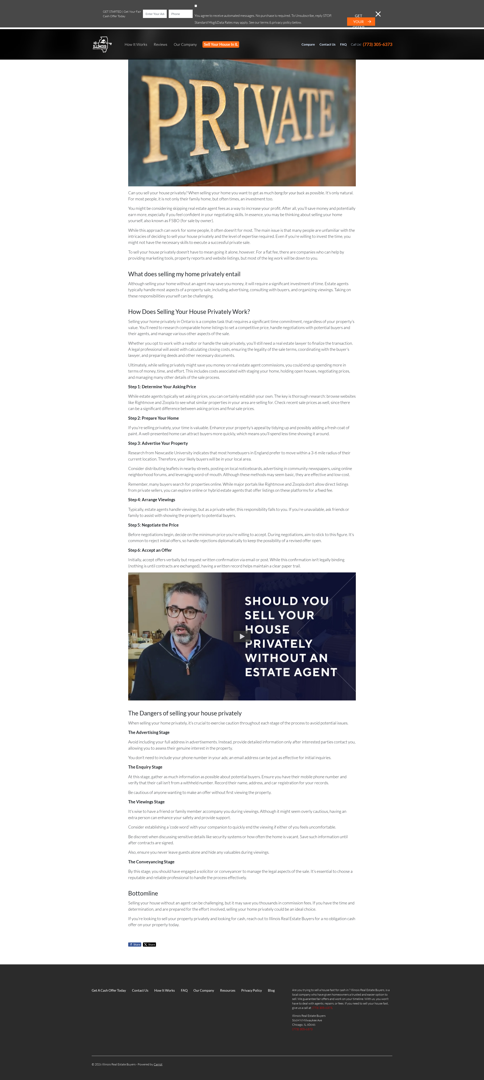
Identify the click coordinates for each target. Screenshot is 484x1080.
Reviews (160, 44)
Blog (271, 990)
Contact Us (327, 44)
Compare (308, 44)
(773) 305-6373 (377, 44)
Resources (227, 990)
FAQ (343, 44)
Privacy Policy (251, 990)
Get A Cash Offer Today (109, 990)
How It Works (136, 44)
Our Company (185, 44)
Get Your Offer (359, 21)
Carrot (158, 1064)
